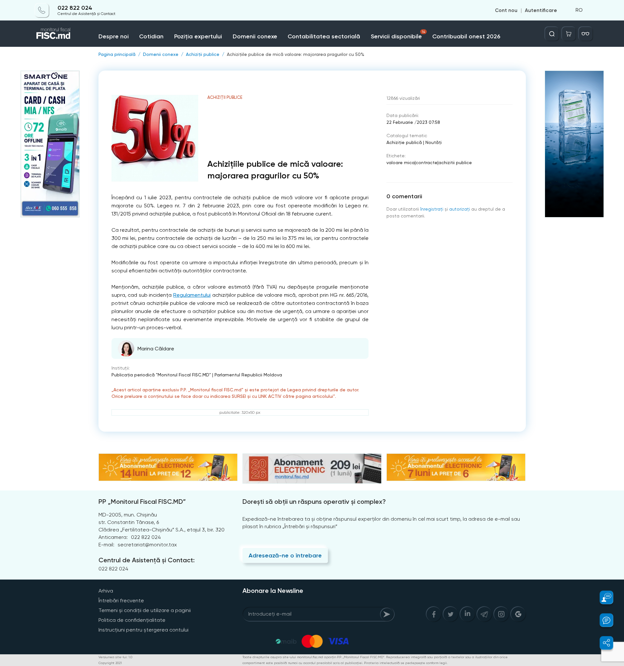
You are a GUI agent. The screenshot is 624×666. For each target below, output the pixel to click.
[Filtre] (585, 34)
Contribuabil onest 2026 (466, 36)
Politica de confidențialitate (131, 620)
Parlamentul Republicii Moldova (248, 374)
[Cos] (569, 34)
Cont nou (506, 10)
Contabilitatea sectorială (324, 36)
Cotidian (151, 36)
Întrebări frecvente (121, 600)
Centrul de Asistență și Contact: (146, 560)
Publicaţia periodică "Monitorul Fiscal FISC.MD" (161, 374)
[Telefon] (42, 10)
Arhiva (105, 591)
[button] (602, 597)
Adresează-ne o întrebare (285, 555)
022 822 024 (75, 8)
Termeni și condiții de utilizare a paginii (144, 610)
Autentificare (541, 10)
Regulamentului (192, 295)
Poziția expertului (198, 36)
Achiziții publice (202, 54)
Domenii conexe (255, 36)
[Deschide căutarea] (552, 34)
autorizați (459, 209)
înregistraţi (431, 209)
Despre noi (113, 36)
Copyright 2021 (110, 663)
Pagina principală (117, 54)
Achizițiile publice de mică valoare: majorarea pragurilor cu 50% (295, 54)
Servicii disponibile (398, 35)
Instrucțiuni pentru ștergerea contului (143, 630)
